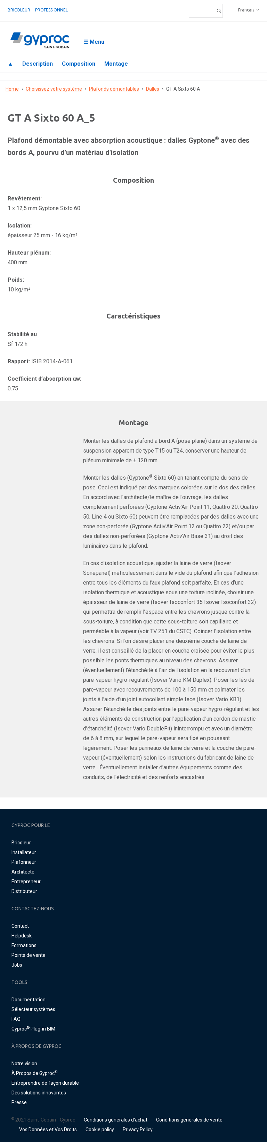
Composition (78, 63)
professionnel (51, 10)
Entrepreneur (26, 881)
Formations (24, 945)
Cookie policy (100, 1129)
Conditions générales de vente (189, 1120)
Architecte (22, 872)
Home (12, 89)
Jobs (16, 965)
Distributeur (24, 891)
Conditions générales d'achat (115, 1120)
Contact (20, 926)
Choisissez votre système (54, 89)
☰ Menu (93, 42)
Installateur (23, 852)
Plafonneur (23, 862)
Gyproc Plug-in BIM (33, 1029)
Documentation (28, 999)
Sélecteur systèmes (33, 1009)
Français (246, 10)
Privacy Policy (138, 1129)
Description (37, 63)
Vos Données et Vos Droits (48, 1129)
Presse (19, 1102)
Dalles (152, 89)
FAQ (16, 1019)
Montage (116, 63)
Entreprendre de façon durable (45, 1083)
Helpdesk (21, 935)
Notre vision (24, 1063)
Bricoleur (19, 10)
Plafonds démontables (114, 89)
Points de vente (28, 955)
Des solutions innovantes (38, 1092)
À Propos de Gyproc (34, 1073)
